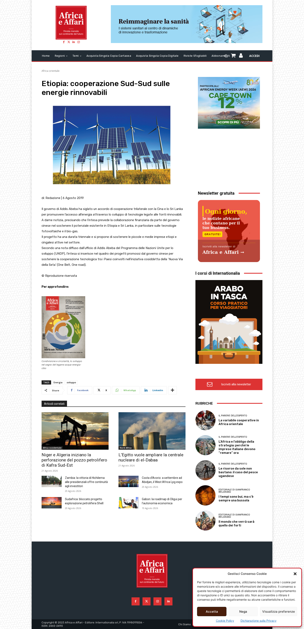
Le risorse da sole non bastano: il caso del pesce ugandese (238, 472)
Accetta (212, 611)
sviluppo (71, 382)
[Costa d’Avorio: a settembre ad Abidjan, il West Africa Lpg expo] (128, 481)
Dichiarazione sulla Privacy (258, 620)
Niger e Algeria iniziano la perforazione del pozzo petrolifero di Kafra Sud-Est (74, 460)
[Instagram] (78, 42)
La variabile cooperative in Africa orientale (239, 422)
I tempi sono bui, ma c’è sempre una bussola (236, 498)
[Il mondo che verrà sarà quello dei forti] (205, 520)
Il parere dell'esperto (233, 416)
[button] (295, 574)
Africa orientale (51, 71)
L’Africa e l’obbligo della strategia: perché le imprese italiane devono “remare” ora (237, 447)
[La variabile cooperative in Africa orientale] (205, 420)
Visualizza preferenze (278, 611)
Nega (243, 611)
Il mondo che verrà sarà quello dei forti (236, 523)
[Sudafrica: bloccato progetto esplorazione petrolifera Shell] (52, 502)
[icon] (241, 56)
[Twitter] (68, 42)
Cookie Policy (225, 620)
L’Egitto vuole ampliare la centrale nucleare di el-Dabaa (150, 457)
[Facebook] (63, 42)
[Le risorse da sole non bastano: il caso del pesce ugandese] (205, 470)
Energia (58, 382)
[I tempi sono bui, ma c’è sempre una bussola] (205, 495)
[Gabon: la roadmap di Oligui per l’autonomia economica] (128, 502)
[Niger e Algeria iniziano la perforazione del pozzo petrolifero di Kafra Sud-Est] (75, 431)
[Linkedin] (73, 42)
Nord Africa (126, 447)
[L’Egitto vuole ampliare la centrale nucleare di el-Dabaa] (152, 431)
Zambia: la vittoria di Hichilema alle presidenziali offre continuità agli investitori (86, 482)
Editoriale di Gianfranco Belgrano (234, 491)
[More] (172, 390)
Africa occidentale (52, 447)
